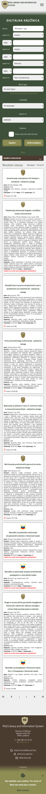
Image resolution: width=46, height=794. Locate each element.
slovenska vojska (8, 553)
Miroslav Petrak (12, 347)
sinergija (17, 649)
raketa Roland (25, 321)
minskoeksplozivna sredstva (19, 550)
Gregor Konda (21, 578)
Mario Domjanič (12, 471)
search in (6, 35)
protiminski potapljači (30, 513)
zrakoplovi (24, 189)
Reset (23, 152)
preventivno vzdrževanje (19, 386)
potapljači (39, 552)
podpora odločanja (9, 267)
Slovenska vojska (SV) (16, 264)
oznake (6, 191)
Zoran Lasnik (31, 217)
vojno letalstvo (15, 189)
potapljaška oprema (35, 680)
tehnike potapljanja (19, 680)
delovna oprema (36, 384)
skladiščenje (16, 321)
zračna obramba (28, 319)
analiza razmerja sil (14, 265)
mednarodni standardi (35, 189)
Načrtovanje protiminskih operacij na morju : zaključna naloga (23, 466)
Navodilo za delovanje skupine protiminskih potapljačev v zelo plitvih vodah (23, 573)
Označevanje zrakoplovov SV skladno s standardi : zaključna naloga (23, 180)
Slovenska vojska (16, 319)
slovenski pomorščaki (14, 444)
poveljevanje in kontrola (28, 265)
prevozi (9, 321)
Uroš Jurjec (34, 674)
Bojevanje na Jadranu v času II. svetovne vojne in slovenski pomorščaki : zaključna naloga (23, 407)
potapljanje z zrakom (11, 682)
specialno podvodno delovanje (20, 648)
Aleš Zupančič (12, 295)
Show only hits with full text (26, 134)
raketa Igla (33, 321)
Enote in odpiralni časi (25, 750)
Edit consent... (23, 790)
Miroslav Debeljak (13, 185)
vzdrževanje (7, 386)
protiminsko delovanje (17, 584)
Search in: (23, 114)
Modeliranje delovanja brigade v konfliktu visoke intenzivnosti (23, 212)
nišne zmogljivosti (36, 648)
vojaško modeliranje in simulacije (21, 262)
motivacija (24, 649)
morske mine (15, 511)
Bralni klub (25, 758)
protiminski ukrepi (27, 511)
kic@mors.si (24, 742)
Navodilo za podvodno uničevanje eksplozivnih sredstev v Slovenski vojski (23, 534)
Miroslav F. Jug (12, 412)
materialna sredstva (33, 386)
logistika (39, 265)
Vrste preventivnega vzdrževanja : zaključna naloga (23, 342)
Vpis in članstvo (24, 754)
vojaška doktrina (29, 264)
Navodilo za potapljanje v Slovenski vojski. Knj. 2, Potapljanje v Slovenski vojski (23, 669)
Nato (13, 649)
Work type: (23, 84)
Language (23, 100)
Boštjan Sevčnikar (22, 539)
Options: (23, 128)
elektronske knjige (9, 683)
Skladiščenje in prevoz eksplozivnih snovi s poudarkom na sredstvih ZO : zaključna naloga (23, 288)
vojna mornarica (27, 443)
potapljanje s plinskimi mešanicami (30, 682)
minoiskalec (20, 513)
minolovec (13, 513)
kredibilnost (7, 649)
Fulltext (8, 196)
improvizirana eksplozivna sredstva (22, 552)
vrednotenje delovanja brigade (25, 267)
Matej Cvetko (11, 217)
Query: (5, 28)
